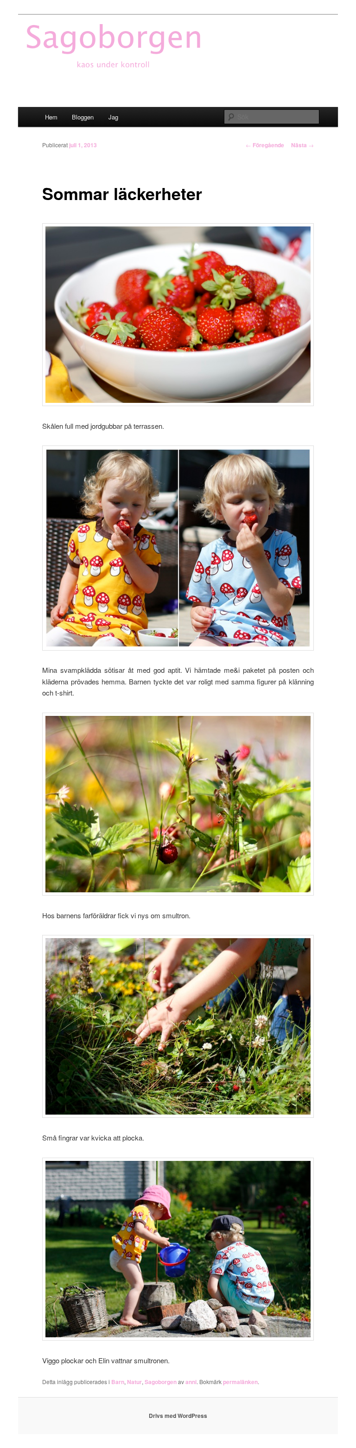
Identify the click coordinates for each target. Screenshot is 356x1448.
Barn (117, 1382)
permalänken (240, 1382)
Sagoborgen (161, 1382)
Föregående (265, 145)
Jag (113, 117)
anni (191, 1382)
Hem (51, 117)
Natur (134, 1382)
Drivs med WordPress (178, 1415)
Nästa (302, 145)
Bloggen (83, 117)
